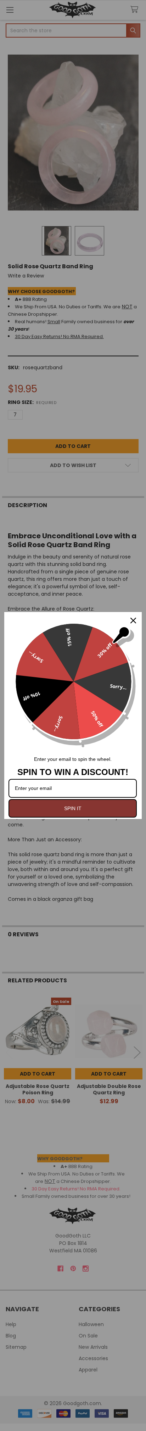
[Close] (133, 620)
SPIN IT (73, 808)
